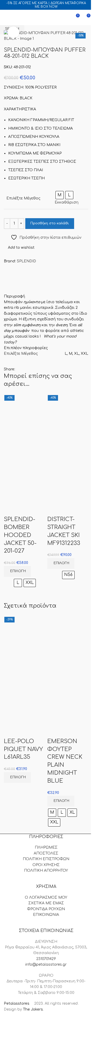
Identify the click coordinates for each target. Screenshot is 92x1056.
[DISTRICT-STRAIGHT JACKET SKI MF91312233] (67, 420)
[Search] (15, 17)
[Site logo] (45, 17)
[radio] (18, 583)
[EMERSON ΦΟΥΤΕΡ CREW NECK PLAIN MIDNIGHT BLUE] (67, 642)
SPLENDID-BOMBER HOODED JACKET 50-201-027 (20, 535)
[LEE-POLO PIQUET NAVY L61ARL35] (24, 642)
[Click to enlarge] (13, 32)
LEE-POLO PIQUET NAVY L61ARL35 (23, 749)
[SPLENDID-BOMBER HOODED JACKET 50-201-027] (24, 420)
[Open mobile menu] (5, 17)
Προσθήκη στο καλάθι (49, 223)
